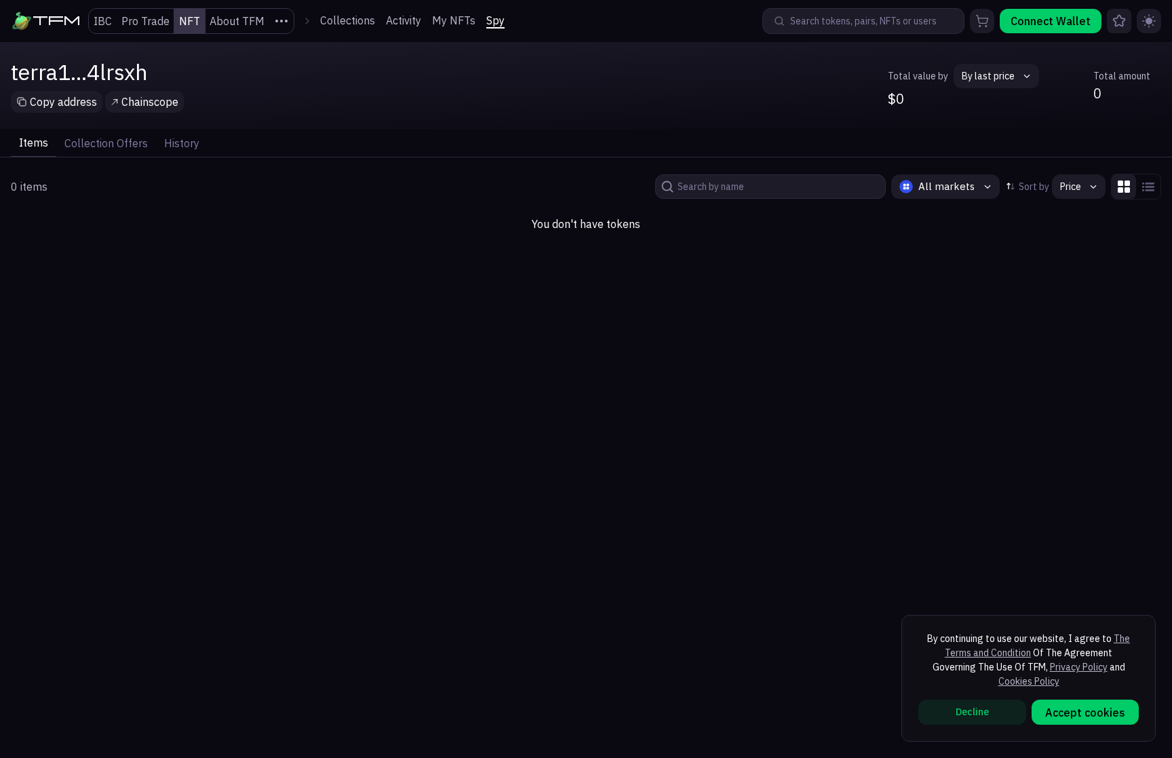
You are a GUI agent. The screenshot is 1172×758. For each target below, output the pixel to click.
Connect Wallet (1051, 21)
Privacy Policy (1079, 667)
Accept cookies (1085, 712)
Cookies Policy (1028, 681)
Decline (972, 712)
